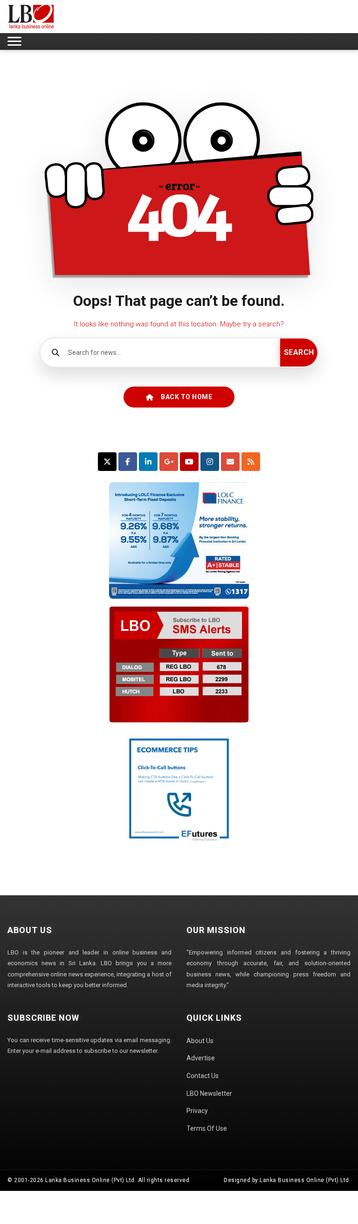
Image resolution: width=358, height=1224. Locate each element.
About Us (199, 1040)
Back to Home (186, 397)
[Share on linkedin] (148, 461)
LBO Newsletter (209, 1093)
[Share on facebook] (127, 461)
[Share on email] (230, 461)
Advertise (200, 1058)
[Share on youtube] (189, 461)
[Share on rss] (250, 461)
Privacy (197, 1110)
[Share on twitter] (107, 461)
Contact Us (202, 1075)
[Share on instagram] (209, 461)
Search (299, 352)
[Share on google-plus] (168, 461)
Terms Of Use (206, 1128)
